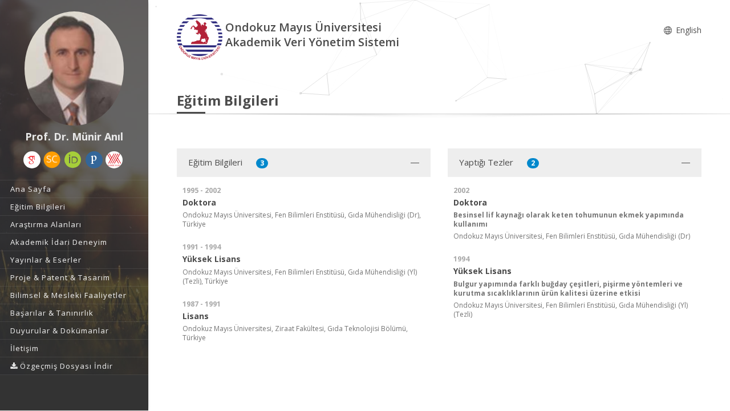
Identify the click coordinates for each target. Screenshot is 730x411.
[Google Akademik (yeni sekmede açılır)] (31, 159)
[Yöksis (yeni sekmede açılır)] (114, 159)
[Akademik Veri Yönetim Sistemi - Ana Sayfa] (201, 36)
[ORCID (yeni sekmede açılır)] (73, 159)
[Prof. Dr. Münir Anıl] (74, 68)
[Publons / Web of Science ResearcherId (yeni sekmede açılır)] (94, 159)
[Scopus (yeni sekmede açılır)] (51, 159)
